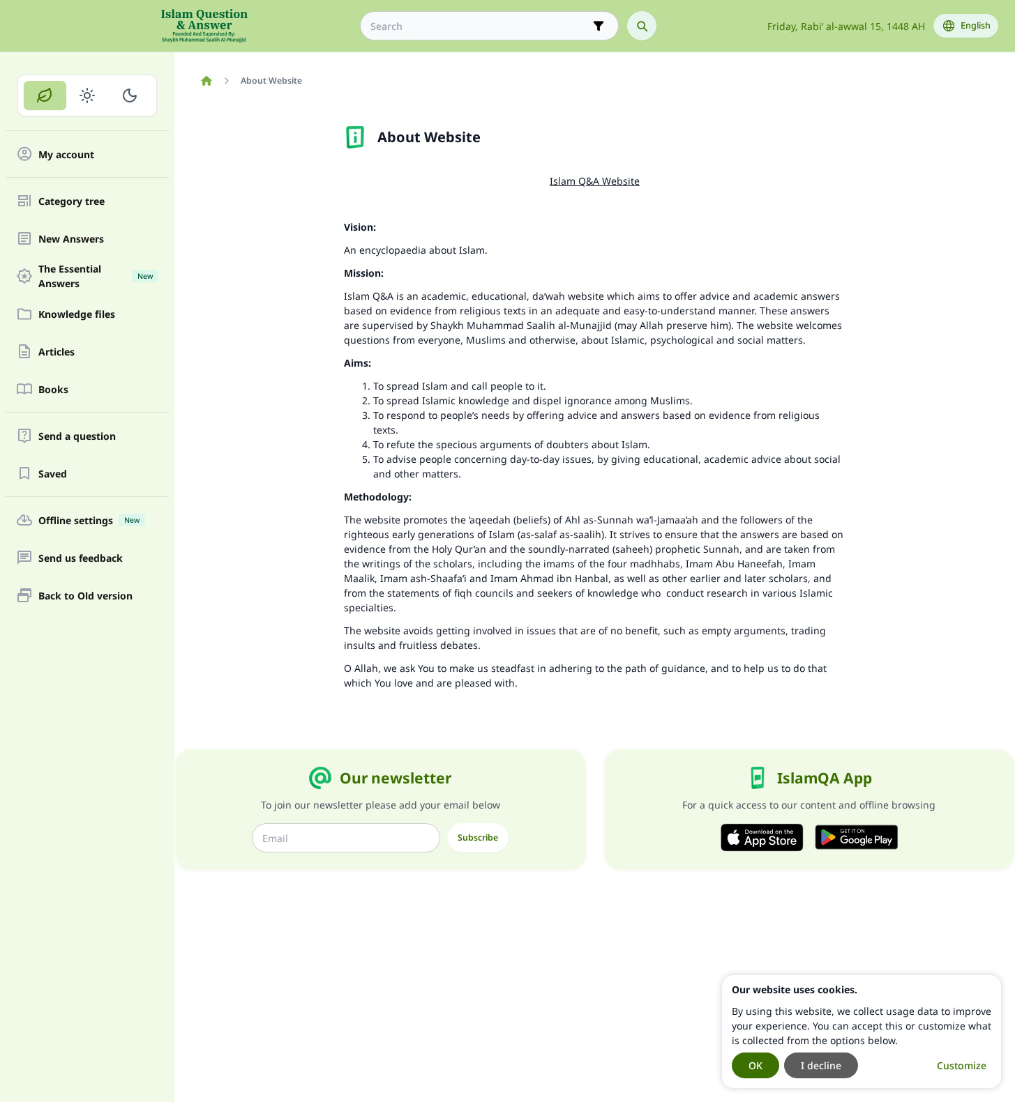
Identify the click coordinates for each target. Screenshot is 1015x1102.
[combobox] (479, 26)
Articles (56, 351)
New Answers (71, 238)
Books (53, 389)
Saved (52, 473)
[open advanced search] (598, 26)
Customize (961, 1065)
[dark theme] (129, 95)
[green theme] (45, 95)
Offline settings (89, 520)
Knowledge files (76, 314)
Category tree (71, 201)
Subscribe (478, 837)
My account (66, 154)
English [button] (976, 25)
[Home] (206, 81)
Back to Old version (85, 595)
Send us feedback (80, 558)
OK (755, 1065)
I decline (821, 1065)
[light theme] (87, 95)
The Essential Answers (95, 276)
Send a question (77, 436)
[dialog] (861, 1031)
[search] (641, 25)
